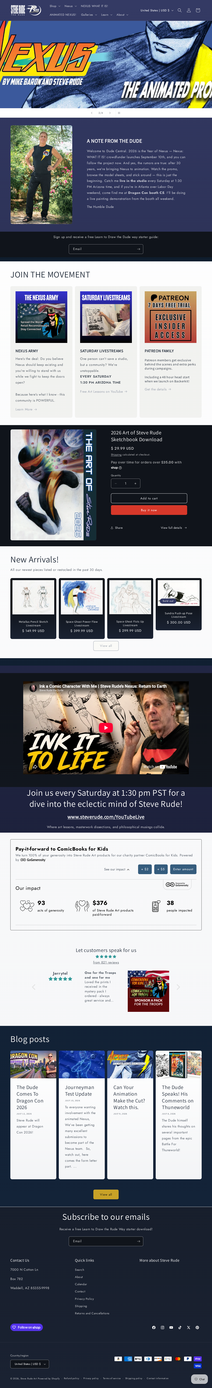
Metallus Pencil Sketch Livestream (33, 623)
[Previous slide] (91, 112)
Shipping (116, 454)
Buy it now (149, 510)
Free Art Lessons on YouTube (101, 391)
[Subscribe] (138, 249)
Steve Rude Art (28, 1378)
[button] (54, 6)
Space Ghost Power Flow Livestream (82, 623)
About (79, 1277)
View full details (171, 528)
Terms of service (112, 1378)
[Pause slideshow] (120, 112)
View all (106, 646)
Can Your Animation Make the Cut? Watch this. (129, 1097)
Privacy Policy (84, 1299)
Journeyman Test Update (79, 1090)
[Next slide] (109, 112)
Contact (80, 1291)
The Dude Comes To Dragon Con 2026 (30, 1097)
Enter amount (183, 869)
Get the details (156, 389)
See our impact (115, 869)
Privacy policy (91, 1378)
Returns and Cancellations (92, 1313)
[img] (106, 957)
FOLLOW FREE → (145, 84)
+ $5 (161, 869)
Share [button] (119, 528)
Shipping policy (134, 1378)
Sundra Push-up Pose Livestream (179, 615)
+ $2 (145, 869)
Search (79, 1270)
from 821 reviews (106, 962)
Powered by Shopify (49, 1378)
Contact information (158, 1378)
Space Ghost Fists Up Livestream (130, 623)
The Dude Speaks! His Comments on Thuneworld (178, 1097)
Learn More (24, 409)
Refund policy (71, 1378)
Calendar (81, 1284)
